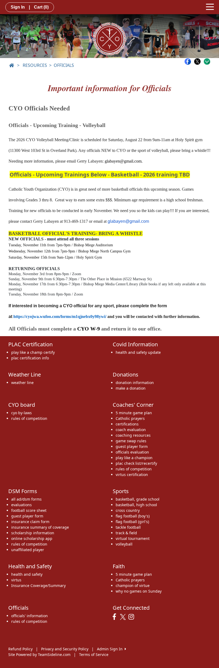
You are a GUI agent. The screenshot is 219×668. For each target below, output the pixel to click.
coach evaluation (131, 429)
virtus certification (132, 474)
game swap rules (131, 440)
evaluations (21, 504)
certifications (127, 424)
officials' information (29, 615)
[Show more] (207, 61)
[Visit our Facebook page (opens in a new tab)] (116, 616)
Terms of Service (93, 654)
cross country (128, 510)
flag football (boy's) (133, 516)
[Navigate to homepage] (11, 65)
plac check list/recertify (136, 463)
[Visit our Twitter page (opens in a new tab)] (123, 617)
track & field (126, 532)
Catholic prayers (130, 418)
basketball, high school (136, 504)
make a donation (131, 388)
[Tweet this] (198, 61)
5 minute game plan (134, 412)
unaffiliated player (27, 549)
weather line (22, 382)
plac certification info (30, 357)
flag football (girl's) (132, 521)
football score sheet (28, 510)
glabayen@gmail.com (123, 161)
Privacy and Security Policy (64, 648)
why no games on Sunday (139, 591)
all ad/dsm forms (26, 499)
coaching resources (133, 435)
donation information (135, 382)
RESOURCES (35, 65)
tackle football (128, 527)
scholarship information (32, 532)
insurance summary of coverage (40, 527)
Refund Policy (20, 648)
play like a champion (134, 457)
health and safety (26, 574)
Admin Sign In (111, 648)
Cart (41, 7)
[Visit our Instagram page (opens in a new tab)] (132, 616)
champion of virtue (133, 585)
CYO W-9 (88, 329)
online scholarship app (31, 538)
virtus (16, 579)
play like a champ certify (33, 352)
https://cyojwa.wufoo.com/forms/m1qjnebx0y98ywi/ (59, 316)
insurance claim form (30, 521)
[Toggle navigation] (210, 6)
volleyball (124, 544)
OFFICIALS (64, 65)
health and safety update (138, 352)
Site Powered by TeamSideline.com (39, 654)
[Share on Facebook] (189, 61)
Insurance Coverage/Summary (38, 585)
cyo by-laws (21, 412)
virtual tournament (133, 538)
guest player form (132, 446)
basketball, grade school (137, 499)
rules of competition (29, 418)
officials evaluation (132, 452)
